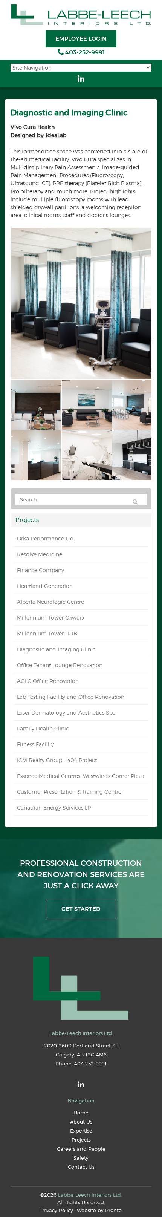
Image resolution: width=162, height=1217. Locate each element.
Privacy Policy (56, 1210)
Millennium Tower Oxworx (50, 617)
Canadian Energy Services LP (54, 807)
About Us (81, 1122)
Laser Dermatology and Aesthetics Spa (66, 712)
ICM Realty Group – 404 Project (57, 760)
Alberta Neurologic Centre (50, 602)
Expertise (81, 1131)
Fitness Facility (35, 744)
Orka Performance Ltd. (46, 538)
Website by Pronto (99, 1210)
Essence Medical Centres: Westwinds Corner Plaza (80, 776)
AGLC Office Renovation (48, 681)
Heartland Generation (45, 586)
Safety (81, 1158)
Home (81, 1113)
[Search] (135, 502)
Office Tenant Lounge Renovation (59, 665)
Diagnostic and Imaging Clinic (56, 649)
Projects (27, 520)
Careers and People (81, 1149)
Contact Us (81, 1167)
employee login (81, 38)
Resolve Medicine (39, 554)
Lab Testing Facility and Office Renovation (70, 696)
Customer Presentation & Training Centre (69, 791)
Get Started (81, 908)
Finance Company (40, 570)
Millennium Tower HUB (47, 633)
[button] (36, 405)
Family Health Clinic (43, 728)
